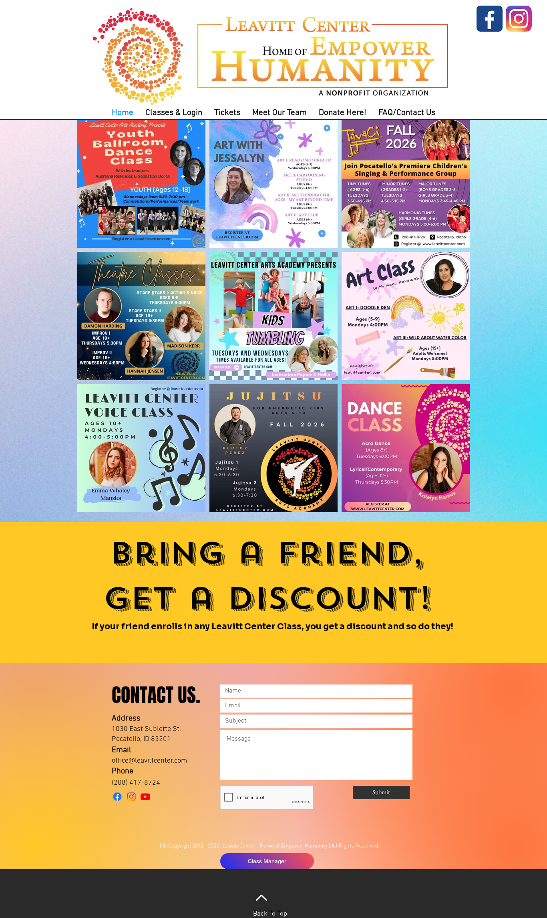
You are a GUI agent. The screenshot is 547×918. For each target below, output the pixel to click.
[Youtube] (145, 796)
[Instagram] (131, 796)
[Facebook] (117, 796)
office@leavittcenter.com (149, 761)
